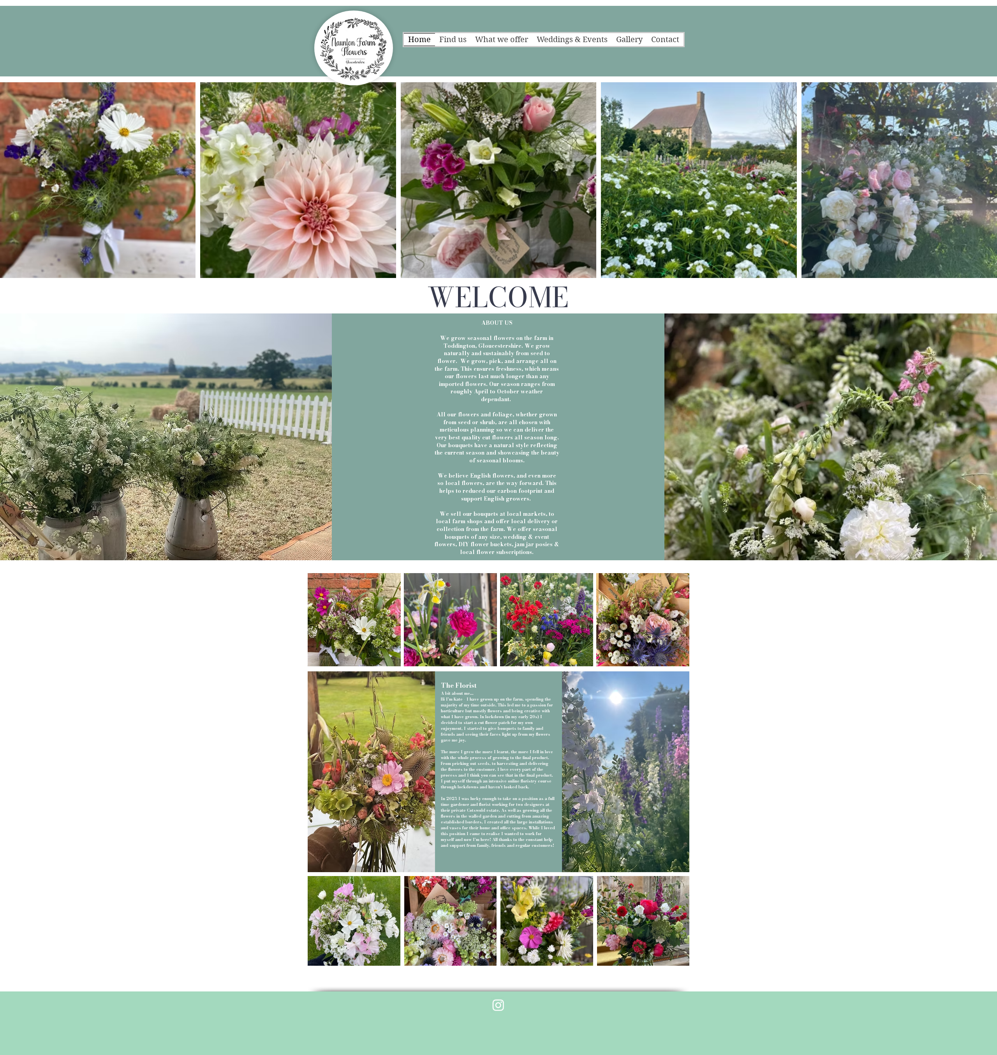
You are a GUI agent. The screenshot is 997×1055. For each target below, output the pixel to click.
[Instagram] (498, 1005)
